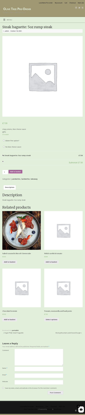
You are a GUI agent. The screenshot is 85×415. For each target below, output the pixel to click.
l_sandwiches (15, 179)
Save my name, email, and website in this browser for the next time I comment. (31, 388)
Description (9, 187)
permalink (15, 330)
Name (4, 368)
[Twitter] (79, 8)
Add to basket (15, 172)
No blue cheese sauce (13, 147)
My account (58, 3)
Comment (5, 350)
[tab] (9, 187)
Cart (66, 3)
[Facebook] (75, 8)
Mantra (49, 409)
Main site (81, 3)
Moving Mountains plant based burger (69, 333)
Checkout (72, 3)
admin (7, 31)
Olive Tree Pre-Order (17, 9)
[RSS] (82, 8)
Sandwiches (25, 179)
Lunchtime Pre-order (46, 3)
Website (5, 381)
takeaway (34, 179)
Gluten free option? (12, 141)
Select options (51, 319)
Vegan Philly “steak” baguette (13, 333)
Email (4, 375)
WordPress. (57, 409)
